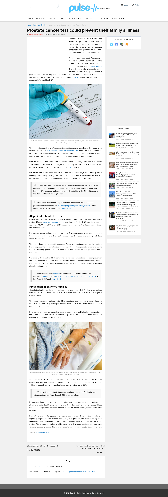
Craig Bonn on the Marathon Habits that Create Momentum (127, 184)
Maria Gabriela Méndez (36, 35)
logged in (43, 466)
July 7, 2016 (66, 208)
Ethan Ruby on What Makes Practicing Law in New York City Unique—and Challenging (126, 194)
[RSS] (126, 44)
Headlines (41, 19)
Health (52, 19)
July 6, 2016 (56, 279)
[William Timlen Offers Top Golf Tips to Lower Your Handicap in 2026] (112, 145)
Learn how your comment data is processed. (78, 471)
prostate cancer (95, 66)
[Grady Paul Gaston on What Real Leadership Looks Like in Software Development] (112, 135)
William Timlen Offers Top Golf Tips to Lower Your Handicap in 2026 (127, 144)
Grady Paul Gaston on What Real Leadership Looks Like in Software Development (126, 135)
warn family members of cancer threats (62, 151)
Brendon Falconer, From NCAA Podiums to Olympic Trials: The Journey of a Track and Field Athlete (127, 204)
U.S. (96, 19)
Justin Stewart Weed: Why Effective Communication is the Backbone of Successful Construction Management (127, 215)
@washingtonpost (65, 206)
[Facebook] (116, 44)
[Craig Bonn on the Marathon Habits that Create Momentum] (112, 186)
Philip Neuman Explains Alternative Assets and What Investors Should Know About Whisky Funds (127, 164)
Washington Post (42, 432)
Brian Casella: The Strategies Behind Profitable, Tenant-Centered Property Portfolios (127, 154)
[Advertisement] (48, 53)
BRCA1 (77, 77)
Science (62, 19)
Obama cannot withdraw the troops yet (42, 446)
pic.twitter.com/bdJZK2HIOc (85, 276)
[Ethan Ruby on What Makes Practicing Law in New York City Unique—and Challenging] (112, 194)
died (72, 167)
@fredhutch (46, 276)
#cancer (56, 273)
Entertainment (118, 19)
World (104, 19)
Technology (75, 19)
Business (88, 19)
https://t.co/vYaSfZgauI (64, 276)
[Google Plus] (121, 44)
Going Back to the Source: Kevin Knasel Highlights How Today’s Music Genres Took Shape (126, 175)
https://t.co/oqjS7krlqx (81, 206)
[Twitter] (111, 44)
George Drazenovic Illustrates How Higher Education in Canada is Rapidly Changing (127, 227)
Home (30, 19)
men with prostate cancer (53, 222)
